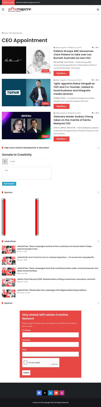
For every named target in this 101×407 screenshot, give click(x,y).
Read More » (61, 73)
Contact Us (36, 402)
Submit (26, 373)
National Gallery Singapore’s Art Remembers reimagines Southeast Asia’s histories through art (49, 2)
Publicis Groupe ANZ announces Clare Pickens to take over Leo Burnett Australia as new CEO (73, 54)
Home (5, 33)
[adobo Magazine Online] (19, 9)
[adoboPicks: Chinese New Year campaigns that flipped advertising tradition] (8, 293)
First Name (27, 330)
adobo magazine (61, 47)
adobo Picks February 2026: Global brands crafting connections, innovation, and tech (56, 279)
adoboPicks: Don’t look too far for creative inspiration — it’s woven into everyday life (55, 257)
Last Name (27, 340)
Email (25, 349)
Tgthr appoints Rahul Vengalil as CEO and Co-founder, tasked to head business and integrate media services (74, 89)
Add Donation (9, 184)
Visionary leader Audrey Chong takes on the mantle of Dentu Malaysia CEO (73, 120)
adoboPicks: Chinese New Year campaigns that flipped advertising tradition (51, 290)
